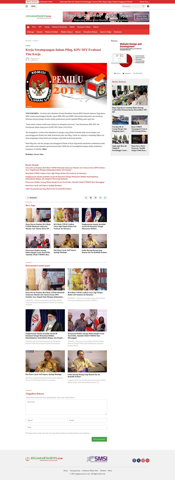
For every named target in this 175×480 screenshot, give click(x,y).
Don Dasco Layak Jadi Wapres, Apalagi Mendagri (44, 185)
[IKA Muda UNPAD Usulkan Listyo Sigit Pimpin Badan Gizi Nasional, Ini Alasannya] (66, 215)
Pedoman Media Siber (90, 471)
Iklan (110, 471)
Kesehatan (118, 32)
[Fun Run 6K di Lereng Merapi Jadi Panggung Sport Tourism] (120, 120)
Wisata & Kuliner (51, 32)
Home (33, 6)
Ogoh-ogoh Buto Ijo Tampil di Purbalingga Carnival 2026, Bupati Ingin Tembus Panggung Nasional (69, 2)
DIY (40, 27)
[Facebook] (134, 461)
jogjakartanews (35, 58)
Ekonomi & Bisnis (83, 27)
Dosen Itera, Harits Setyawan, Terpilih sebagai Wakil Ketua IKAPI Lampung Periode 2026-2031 (138, 148)
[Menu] (27, 6)
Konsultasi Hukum (90, 32)
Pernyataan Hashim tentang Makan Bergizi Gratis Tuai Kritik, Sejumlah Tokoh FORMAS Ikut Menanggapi (65, 182)
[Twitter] (139, 461)
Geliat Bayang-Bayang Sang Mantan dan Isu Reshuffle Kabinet (48, 189)
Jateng (47, 27)
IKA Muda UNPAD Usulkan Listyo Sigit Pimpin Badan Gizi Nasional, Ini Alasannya (56, 173)
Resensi (78, 32)
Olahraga (30, 32)
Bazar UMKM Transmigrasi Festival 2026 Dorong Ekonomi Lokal (139, 129)
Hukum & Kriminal (59, 27)
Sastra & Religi (105, 32)
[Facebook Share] (86, 198)
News (34, 27)
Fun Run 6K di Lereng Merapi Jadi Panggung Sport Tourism (119, 129)
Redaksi (103, 471)
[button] (143, 6)
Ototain (39, 32)
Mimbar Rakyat (67, 32)
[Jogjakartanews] (39, 16)
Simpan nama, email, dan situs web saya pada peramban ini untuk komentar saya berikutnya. (59, 433)
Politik (72, 27)
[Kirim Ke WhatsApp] (105, 198)
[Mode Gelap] (148, 6)
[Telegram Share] (100, 198)
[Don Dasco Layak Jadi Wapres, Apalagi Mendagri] (66, 241)
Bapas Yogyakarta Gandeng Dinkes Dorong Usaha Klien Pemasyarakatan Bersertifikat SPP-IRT (129, 110)
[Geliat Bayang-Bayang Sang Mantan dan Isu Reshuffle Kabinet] (94, 241)
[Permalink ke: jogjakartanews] (27, 59)
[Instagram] (143, 461)
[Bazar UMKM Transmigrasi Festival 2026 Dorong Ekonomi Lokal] (139, 120)
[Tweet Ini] (91, 198)
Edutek (96, 27)
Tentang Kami (75, 471)
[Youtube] (147, 461)
